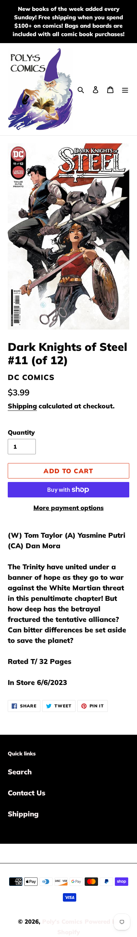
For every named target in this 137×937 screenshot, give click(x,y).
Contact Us (26, 792)
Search (20, 771)
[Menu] (125, 89)
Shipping (22, 406)
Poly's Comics (62, 921)
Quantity (21, 432)
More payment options (68, 508)
